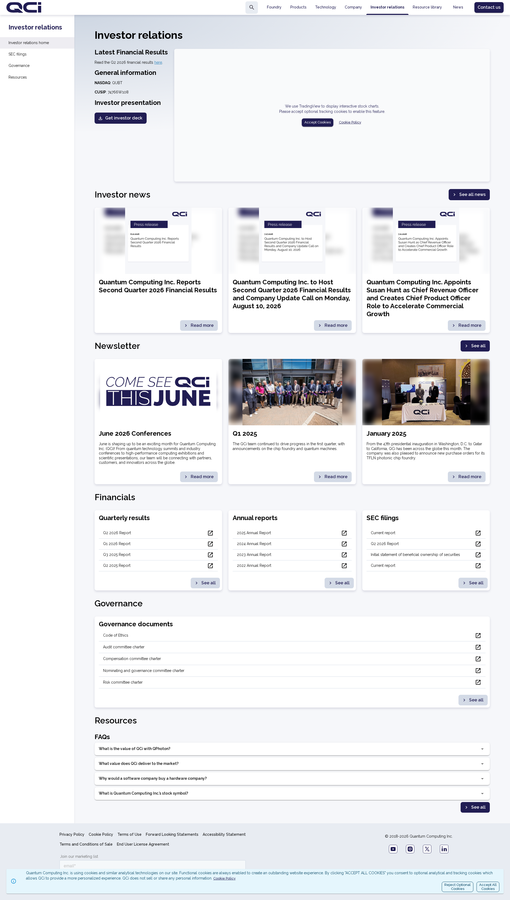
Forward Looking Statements (172, 834)
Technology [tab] (325, 7)
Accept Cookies (317, 122)
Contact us (489, 7)
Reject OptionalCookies (457, 887)
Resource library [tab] (427, 7)
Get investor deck (123, 118)
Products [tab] (298, 7)
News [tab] (458, 7)
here (158, 62)
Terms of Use (129, 834)
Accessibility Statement (224, 834)
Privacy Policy (72, 834)
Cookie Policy (350, 122)
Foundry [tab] (274, 7)
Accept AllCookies (488, 887)
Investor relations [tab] (387, 7)
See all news (472, 194)
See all (478, 345)
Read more (202, 325)
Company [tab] (353, 7)
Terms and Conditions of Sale (86, 844)
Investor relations (35, 27)
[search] (251, 7)
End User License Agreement (143, 844)
